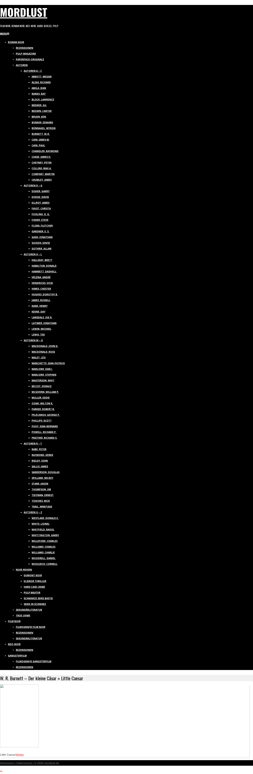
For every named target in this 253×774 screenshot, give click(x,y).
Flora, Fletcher (42, 225)
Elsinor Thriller (35, 581)
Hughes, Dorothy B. (45, 294)
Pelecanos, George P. (46, 415)
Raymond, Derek (42, 455)
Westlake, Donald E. (45, 518)
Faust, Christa (41, 208)
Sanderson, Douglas (45, 472)
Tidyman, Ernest (43, 495)
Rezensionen (24, 48)
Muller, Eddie (41, 397)
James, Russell (41, 300)
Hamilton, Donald (44, 265)
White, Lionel (41, 523)
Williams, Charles (43, 546)
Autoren (22, 65)
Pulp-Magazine (26, 53)
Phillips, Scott (42, 420)
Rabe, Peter (39, 449)
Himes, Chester (41, 288)
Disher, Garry (41, 191)
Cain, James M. (41, 139)
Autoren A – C (33, 71)
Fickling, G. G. (41, 214)
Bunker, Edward (42, 122)
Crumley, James (42, 179)
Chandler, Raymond (45, 151)
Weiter (20, 754)
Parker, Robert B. (43, 409)
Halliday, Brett (42, 260)
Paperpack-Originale (30, 59)
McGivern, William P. (45, 392)
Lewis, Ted (38, 334)
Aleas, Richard (41, 82)
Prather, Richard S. (44, 437)
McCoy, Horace (42, 386)
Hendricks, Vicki (42, 283)
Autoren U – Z (33, 512)
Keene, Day (38, 311)
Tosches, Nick (41, 501)
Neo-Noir (14, 644)
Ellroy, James (40, 202)
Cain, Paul (38, 145)
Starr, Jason (40, 483)
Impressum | (8, 763)
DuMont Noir (33, 575)
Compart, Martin (43, 174)
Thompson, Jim (41, 489)
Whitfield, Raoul (43, 529)
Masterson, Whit (43, 380)
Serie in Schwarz (35, 604)
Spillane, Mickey (42, 478)
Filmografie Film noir (30, 627)
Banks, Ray (39, 93)
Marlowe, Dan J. (42, 369)
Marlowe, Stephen (44, 374)
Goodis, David (41, 243)
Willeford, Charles (45, 541)
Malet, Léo (39, 357)
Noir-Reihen (24, 569)
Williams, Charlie (43, 552)
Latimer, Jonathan (44, 323)
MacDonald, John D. (45, 346)
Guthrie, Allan (41, 248)
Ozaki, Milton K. (42, 403)
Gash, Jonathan (42, 237)
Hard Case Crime (34, 587)
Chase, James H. (41, 157)
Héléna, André (41, 277)
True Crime (23, 615)
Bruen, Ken (39, 116)
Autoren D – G (33, 185)
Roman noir (16, 42)
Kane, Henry (40, 306)
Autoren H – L (33, 254)
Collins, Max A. (42, 168)
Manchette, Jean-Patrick (48, 363)
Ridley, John (40, 460)
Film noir (14, 621)
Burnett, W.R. (41, 134)
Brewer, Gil (39, 105)
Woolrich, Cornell (45, 564)
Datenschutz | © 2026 (30, 763)
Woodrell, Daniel (44, 558)
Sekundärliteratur (29, 609)
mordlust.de (51, 763)
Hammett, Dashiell (44, 271)
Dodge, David (40, 197)
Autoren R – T (33, 443)
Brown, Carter (42, 111)
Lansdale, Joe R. (42, 317)
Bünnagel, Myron (44, 128)
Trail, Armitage (42, 506)
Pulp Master (32, 592)
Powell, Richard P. (44, 432)
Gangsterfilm (17, 655)
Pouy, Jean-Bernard (45, 426)
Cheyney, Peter (42, 162)
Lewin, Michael (41, 329)
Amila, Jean (39, 88)
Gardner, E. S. (40, 231)
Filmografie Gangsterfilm (33, 661)
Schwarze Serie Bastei (38, 598)
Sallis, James (40, 466)
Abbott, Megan (42, 76)
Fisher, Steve (40, 220)
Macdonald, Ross (43, 351)
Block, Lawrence (43, 99)
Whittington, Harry (45, 535)
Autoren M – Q (33, 340)
